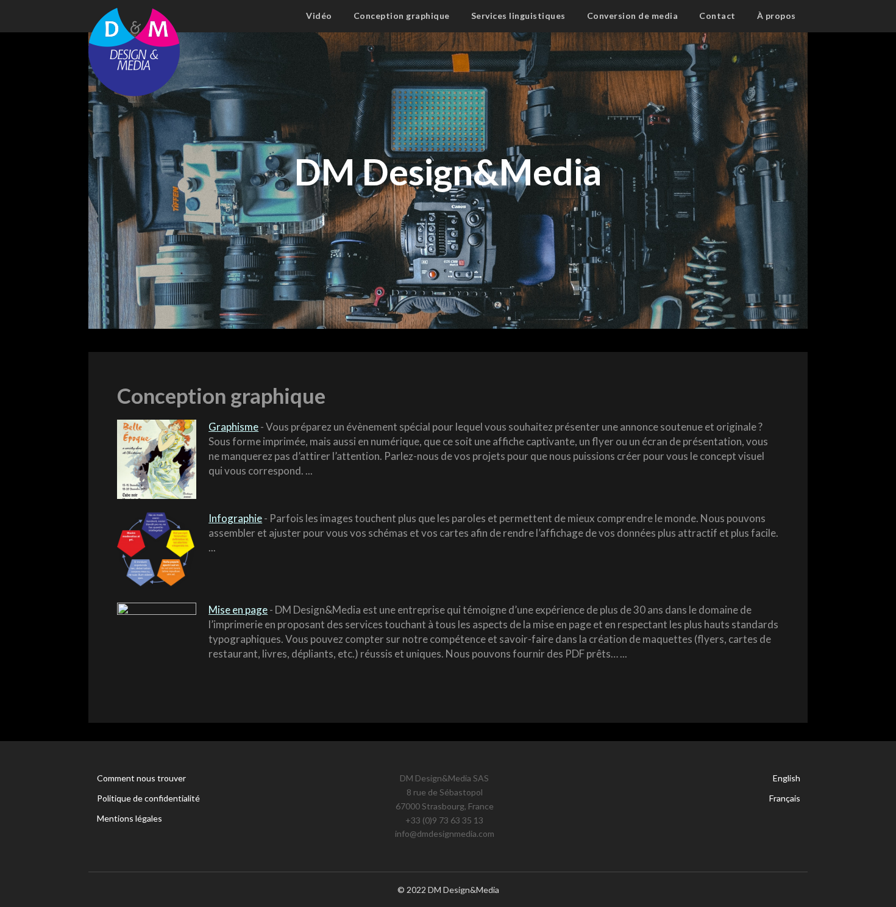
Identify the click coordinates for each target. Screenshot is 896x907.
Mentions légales (129, 818)
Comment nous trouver (141, 778)
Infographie (235, 518)
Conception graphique (402, 15)
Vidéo (319, 15)
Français (784, 798)
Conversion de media (632, 15)
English (786, 778)
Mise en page (238, 609)
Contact (717, 15)
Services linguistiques (518, 15)
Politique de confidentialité (148, 798)
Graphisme (233, 426)
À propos (776, 15)
